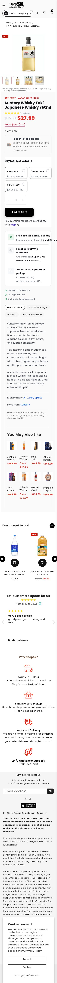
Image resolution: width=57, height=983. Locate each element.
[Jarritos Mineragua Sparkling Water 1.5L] (15, 544)
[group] (16, 200)
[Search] (37, 13)
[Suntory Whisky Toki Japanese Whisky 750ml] (7, 80)
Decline (27, 967)
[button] (3, 5)
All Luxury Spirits (23, 22)
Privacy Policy (33, 950)
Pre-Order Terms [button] (31, 314)
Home (8, 22)
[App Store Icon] (28, 805)
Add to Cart (19, 212)
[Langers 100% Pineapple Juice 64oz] (42, 544)
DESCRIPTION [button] (14, 307)
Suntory (25, 404)
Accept (27, 959)
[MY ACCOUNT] (43, 13)
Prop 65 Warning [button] (37, 307)
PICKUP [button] (11, 314)
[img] (28, 600)
